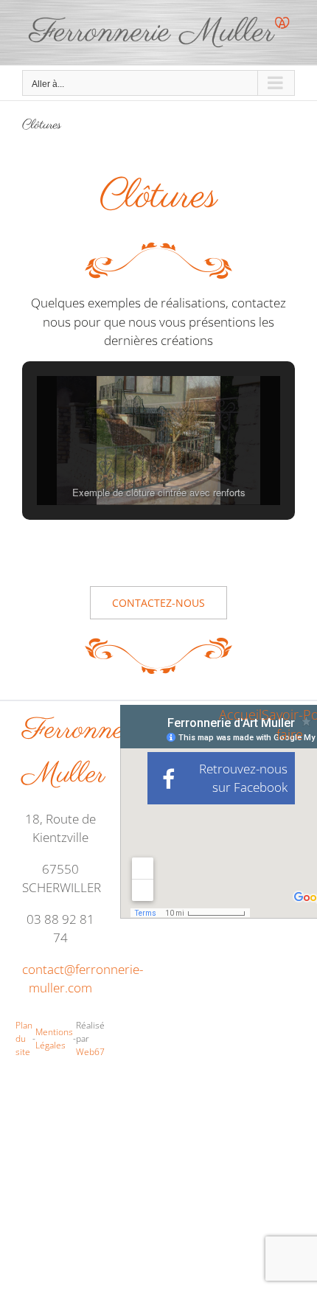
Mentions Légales (54, 1038)
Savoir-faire (282, 724)
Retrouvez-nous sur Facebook (243, 778)
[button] (124, 464)
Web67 (90, 1051)
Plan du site (23, 1038)
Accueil (240, 714)
